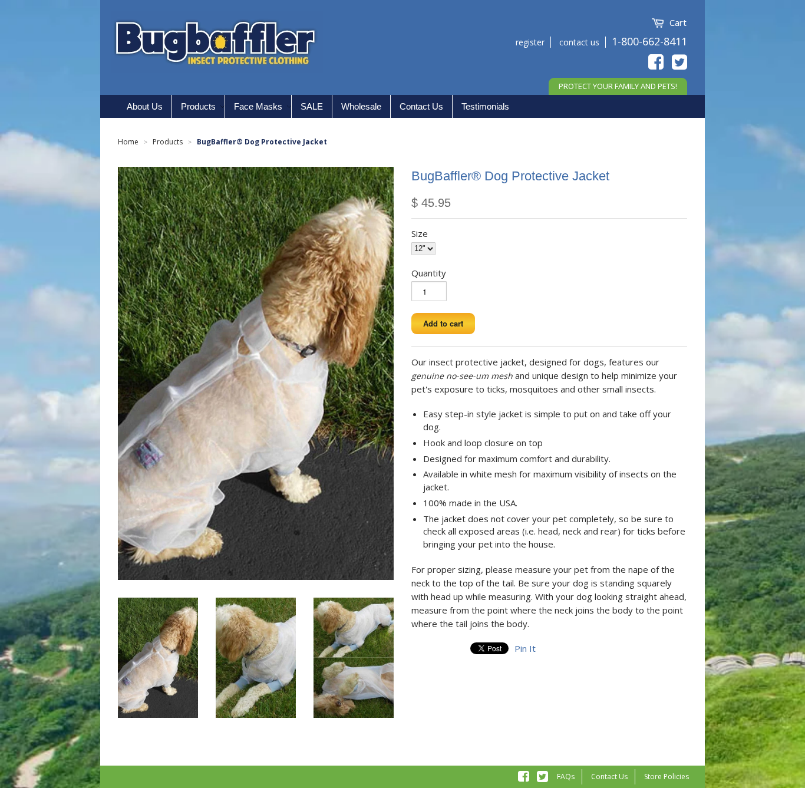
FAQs (566, 776)
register (530, 42)
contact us (579, 42)
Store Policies (666, 776)
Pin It (525, 648)
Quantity (428, 273)
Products (168, 142)
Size (419, 233)
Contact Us (609, 776)
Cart (678, 22)
